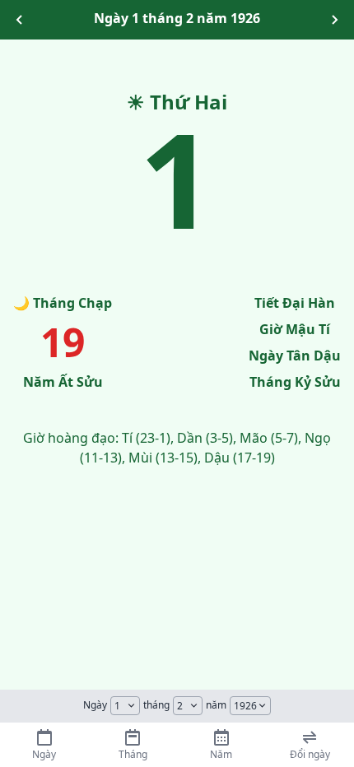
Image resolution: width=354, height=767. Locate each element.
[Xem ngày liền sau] (334, 20)
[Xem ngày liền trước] (20, 20)
